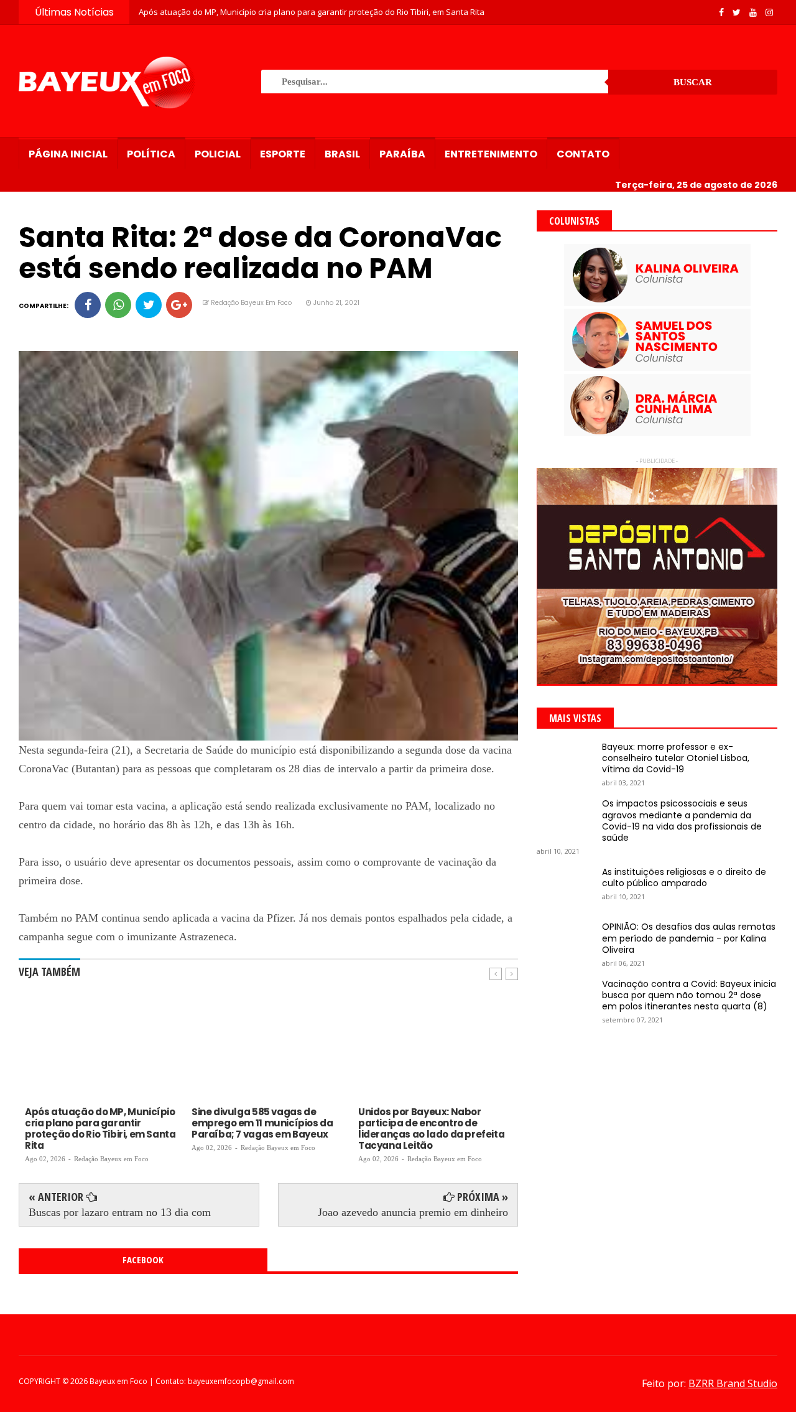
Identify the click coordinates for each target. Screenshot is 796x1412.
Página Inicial (68, 154)
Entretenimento (491, 154)
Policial (218, 154)
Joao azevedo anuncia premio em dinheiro (413, 1212)
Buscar (692, 82)
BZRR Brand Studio (732, 1383)
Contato (583, 154)
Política (151, 154)
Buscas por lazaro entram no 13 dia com (120, 1212)
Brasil (342, 154)
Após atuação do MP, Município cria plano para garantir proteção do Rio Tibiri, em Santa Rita (311, 11)
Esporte (282, 154)
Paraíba (402, 154)
